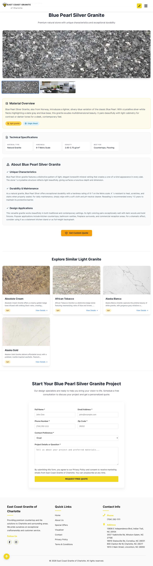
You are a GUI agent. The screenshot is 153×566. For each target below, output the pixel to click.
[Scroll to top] (7, 556)
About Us (59, 520)
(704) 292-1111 (113, 519)
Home (57, 515)
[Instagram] (16, 542)
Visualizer (59, 530)
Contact (58, 534)
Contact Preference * (44, 433)
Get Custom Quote (78, 233)
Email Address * (85, 409)
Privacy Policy (61, 539)
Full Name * (40, 409)
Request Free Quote (76, 479)
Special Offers (61, 525)
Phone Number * (42, 421)
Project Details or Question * (48, 444)
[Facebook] (9, 542)
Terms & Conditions (64, 544)
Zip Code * (82, 421)
